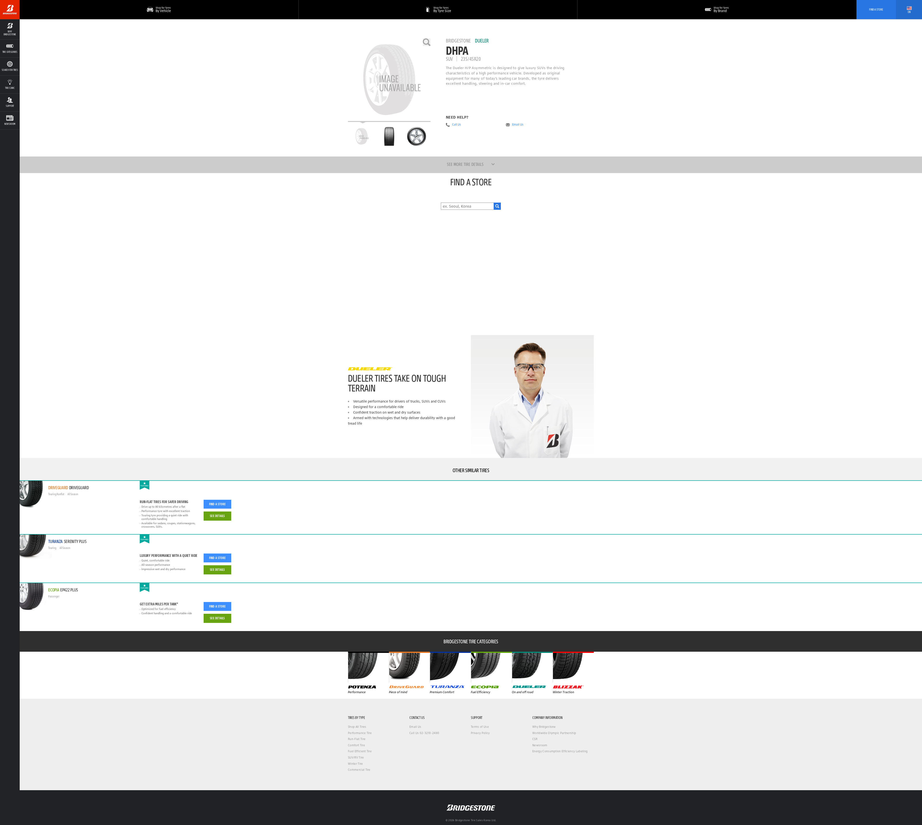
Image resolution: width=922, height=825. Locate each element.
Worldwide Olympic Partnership (554, 733)
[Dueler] (532, 667)
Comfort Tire (356, 745)
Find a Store (217, 504)
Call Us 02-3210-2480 (424, 733)
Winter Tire (355, 763)
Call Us (456, 124)
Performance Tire (360, 733)
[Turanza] (450, 667)
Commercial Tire (359, 769)
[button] (10, 29)
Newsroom (539, 745)
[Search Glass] (497, 206)
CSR (534, 739)
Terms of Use (480, 727)
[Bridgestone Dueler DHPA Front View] (389, 136)
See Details (217, 516)
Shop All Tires (357, 727)
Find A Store (876, 9)
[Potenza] (368, 667)
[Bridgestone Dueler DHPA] (389, 80)
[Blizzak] (573, 667)
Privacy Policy (480, 733)
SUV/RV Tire (356, 757)
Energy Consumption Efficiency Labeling (560, 751)
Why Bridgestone (544, 727)
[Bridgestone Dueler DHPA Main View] (361, 136)
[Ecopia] (491, 667)
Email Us (517, 124)
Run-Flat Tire (356, 739)
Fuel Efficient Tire (360, 751)
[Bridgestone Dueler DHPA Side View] (416, 136)
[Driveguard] (409, 667)
